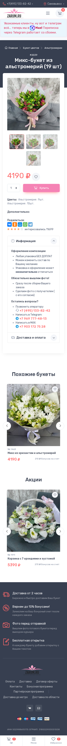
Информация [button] (26, 241)
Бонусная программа (40, 686)
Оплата (10, 681)
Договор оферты (46, 681)
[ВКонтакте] (9, 224)
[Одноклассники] (14, 224)
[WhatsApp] (25, 224)
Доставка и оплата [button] (31, 337)
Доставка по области (45, 697)
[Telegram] (30, 224)
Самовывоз (54, 3)
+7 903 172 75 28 (32, 326)
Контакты (16, 686)
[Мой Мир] (20, 224)
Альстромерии (53, 47)
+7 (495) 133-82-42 (34, 310)
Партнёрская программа (29, 691)
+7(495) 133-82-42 (19, 3)
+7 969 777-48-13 (33, 318)
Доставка (25, 681)
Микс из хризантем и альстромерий (32, 453)
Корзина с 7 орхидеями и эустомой (31, 558)
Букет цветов (31, 47)
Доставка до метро (15, 697)
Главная (13, 47)
